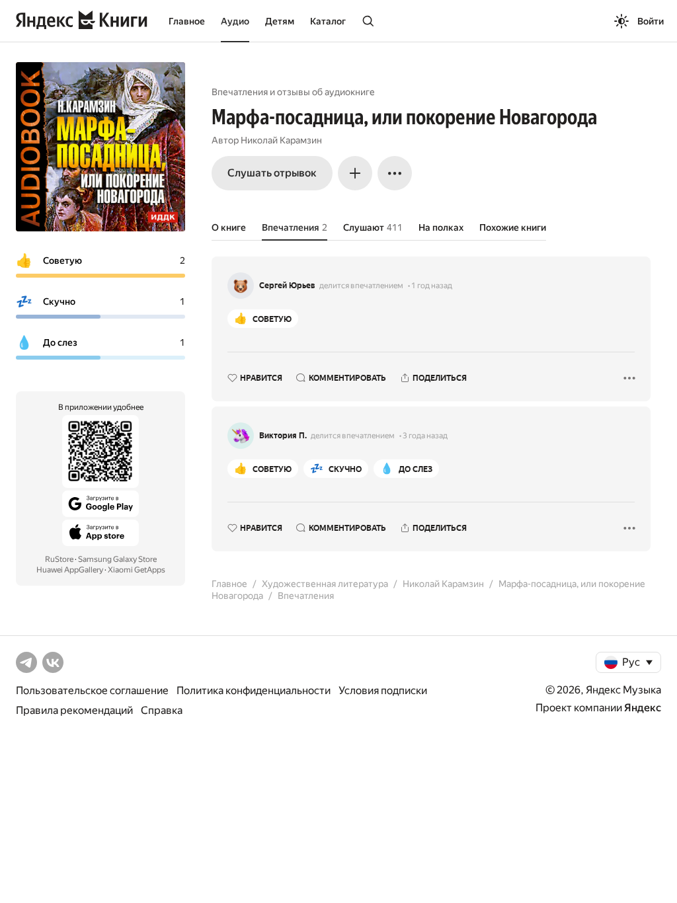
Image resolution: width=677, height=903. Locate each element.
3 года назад (425, 435)
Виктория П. (283, 435)
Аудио (235, 21)
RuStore (59, 559)
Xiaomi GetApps (136, 569)
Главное (187, 21)
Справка (161, 710)
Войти (650, 21)
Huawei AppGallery (69, 569)
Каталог (328, 21)
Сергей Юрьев (287, 285)
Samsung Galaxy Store (117, 559)
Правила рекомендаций (74, 710)
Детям (279, 21)
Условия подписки (382, 690)
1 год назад (431, 285)
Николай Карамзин (281, 140)
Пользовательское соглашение (92, 690)
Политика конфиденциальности (254, 690)
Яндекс (642, 707)
